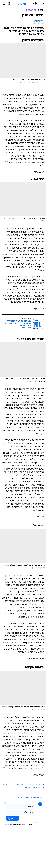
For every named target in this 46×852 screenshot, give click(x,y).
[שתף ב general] (4, 3)
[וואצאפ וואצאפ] (9, 3)
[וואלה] (23, 3)
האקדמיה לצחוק (34, 784)
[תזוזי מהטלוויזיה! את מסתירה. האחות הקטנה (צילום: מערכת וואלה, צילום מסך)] (23, 691)
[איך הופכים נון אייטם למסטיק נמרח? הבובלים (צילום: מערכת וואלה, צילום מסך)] (23, 549)
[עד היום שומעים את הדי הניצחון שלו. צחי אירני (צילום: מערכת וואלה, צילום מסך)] (23, 64)
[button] (35, 3)
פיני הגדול (23, 784)
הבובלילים (40, 787)
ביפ (42, 784)
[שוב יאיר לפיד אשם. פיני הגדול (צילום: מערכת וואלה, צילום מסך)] (23, 202)
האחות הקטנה (30, 787)
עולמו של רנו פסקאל (11, 784)
